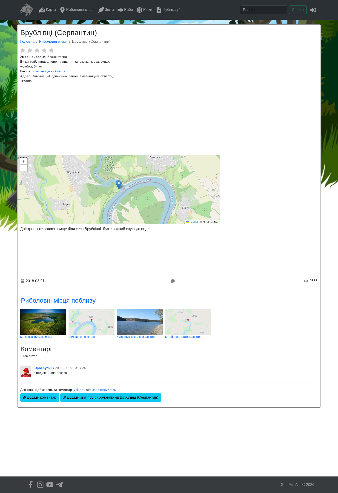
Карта (50, 9)
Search (298, 10)
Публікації (171, 9)
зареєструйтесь (104, 390)
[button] (119, 184)
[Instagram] (39, 484)
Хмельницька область (48, 71)
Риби (128, 9)
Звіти (109, 9)
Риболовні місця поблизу (58, 300)
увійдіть (79, 390)
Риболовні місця (80, 9)
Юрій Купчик (44, 368)
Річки (147, 9)
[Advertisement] (169, 119)
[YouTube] (49, 484)
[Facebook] (29, 484)
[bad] (22, 50)
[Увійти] (313, 9)
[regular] (36, 50)
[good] (44, 50)
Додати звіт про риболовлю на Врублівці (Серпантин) (112, 397)
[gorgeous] (51, 50)
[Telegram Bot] (58, 484)
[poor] (29, 50)
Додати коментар (41, 397)
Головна (27, 41)
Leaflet (193, 222)
